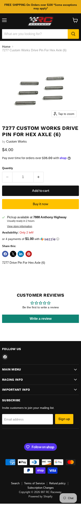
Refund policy (57, 483)
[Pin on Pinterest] (29, 254)
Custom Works (16, 141)
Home (6, 46)
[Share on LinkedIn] (21, 254)
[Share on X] (13, 254)
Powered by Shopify (40, 496)
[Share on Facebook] (5, 254)
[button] (40, 239)
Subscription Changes (40, 487)
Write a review (41, 318)
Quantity (7, 168)
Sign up (64, 419)
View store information (19, 226)
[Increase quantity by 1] (39, 177)
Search (15, 483)
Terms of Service (34, 483)
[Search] (73, 34)
